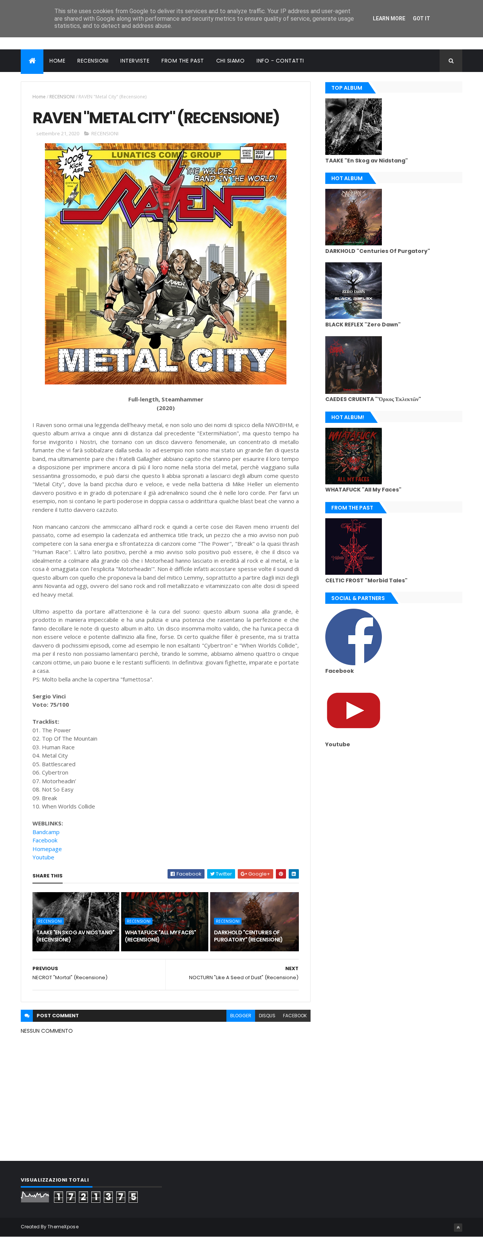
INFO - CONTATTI (280, 60)
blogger (240, 1015)
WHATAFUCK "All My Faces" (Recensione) (160, 936)
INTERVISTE (134, 60)
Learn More (389, 18)
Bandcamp (46, 832)
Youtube (43, 857)
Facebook (44, 840)
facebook (295, 1015)
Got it (421, 18)
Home (39, 96)
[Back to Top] (458, 1227)
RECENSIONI (92, 60)
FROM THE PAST (183, 60)
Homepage (47, 849)
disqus (267, 1015)
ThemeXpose (63, 1226)
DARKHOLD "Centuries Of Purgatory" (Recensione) (248, 936)
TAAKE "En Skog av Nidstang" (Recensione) (75, 936)
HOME (57, 60)
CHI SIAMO (230, 60)
